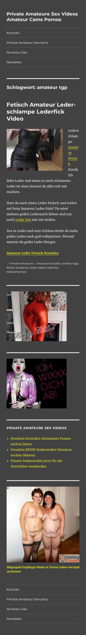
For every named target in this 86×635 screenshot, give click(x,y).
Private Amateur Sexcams (27, 43)
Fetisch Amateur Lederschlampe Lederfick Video (41, 111)
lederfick (52, 267)
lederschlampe (16, 271)
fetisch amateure (18, 267)
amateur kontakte (49, 263)
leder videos (38, 267)
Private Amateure (21, 263)
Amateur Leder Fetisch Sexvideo (33, 253)
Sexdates (14, 62)
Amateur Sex (17, 52)
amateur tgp (70, 263)
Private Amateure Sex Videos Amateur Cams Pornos (42, 16)
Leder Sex (23, 220)
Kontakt (13, 33)
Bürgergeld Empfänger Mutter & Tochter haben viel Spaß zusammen (43, 569)
